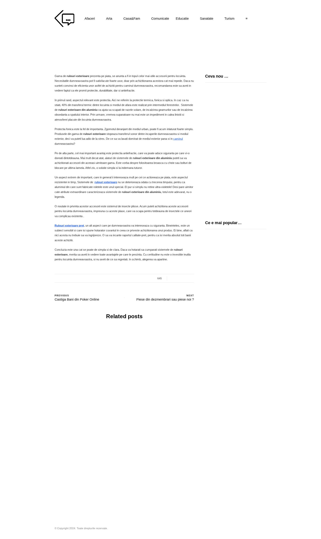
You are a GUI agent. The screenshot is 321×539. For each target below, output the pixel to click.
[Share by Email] (36, 307)
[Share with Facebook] (36, 270)
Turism (229, 18)
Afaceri (90, 18)
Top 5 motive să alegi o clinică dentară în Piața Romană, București (248, 170)
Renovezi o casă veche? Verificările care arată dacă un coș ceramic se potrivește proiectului (88, 398)
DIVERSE (212, 312)
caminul (178, 138)
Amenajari (69, 353)
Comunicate (160, 18)
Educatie (182, 18)
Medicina (218, 261)
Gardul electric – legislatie (232, 318)
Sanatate (206, 18)
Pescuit (212, 333)
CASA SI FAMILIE (90, 353)
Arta (109, 18)
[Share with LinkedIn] (36, 289)
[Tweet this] (36, 279)
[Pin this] (36, 298)
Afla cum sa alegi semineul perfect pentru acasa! (160, 470)
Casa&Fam (131, 18)
